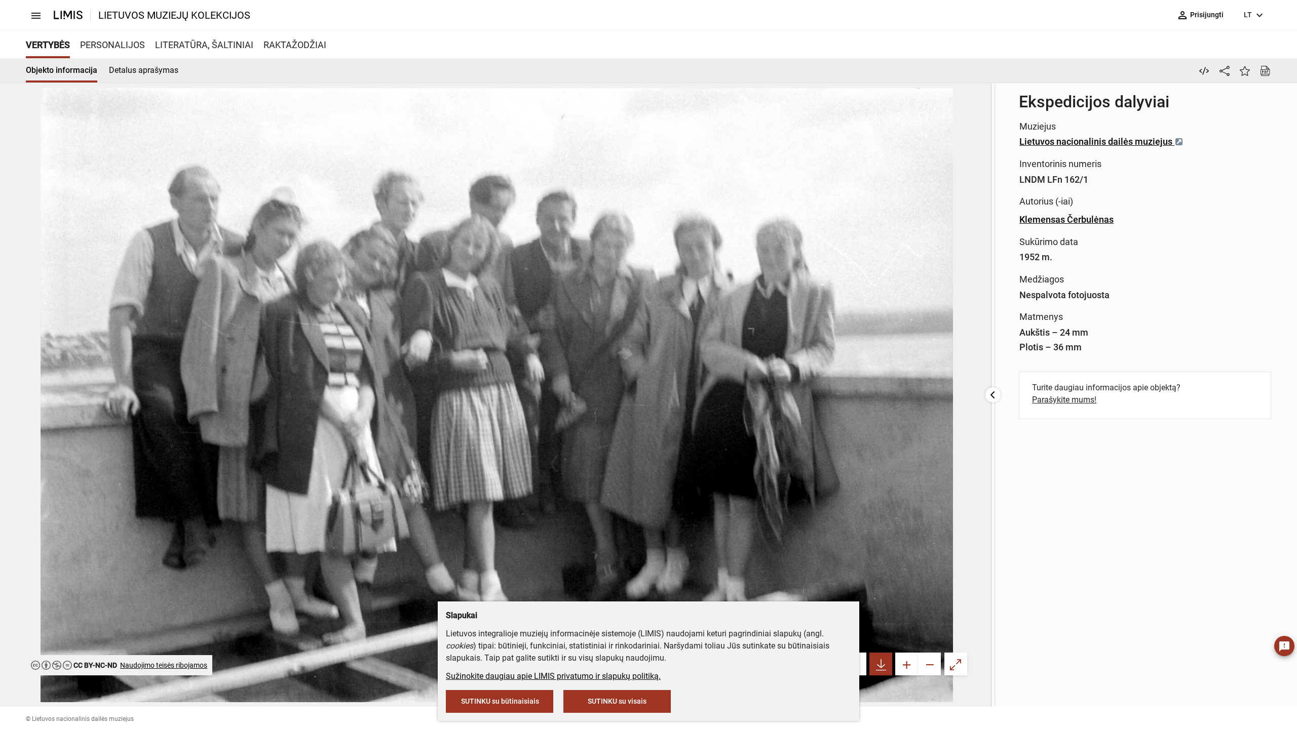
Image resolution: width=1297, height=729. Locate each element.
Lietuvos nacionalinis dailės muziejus (1096, 141)
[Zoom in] (906, 664)
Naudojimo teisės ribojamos (163, 665)
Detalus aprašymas (143, 70)
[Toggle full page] (955, 664)
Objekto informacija (61, 70)
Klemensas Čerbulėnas (1066, 219)
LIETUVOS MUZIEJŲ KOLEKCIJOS (174, 15)
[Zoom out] (929, 664)
